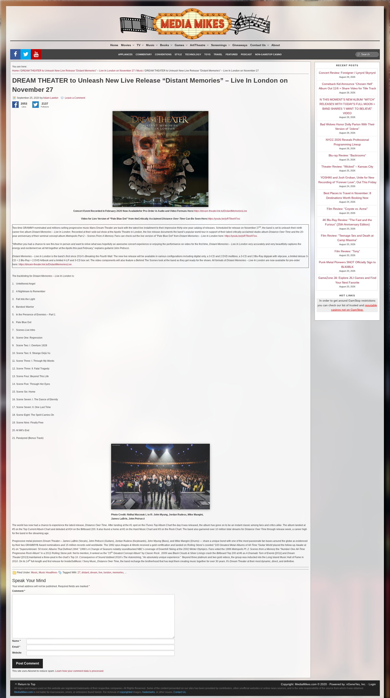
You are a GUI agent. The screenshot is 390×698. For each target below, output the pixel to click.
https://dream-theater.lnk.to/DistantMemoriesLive (220, 211)
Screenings (219, 45)
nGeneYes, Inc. (356, 684)
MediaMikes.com (306, 684)
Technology (193, 54)
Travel (218, 54)
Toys (207, 54)
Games (179, 45)
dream (93, 572)
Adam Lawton (50, 97)
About (275, 45)
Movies (126, 45)
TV (138, 45)
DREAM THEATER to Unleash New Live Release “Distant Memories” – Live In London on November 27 (78, 70)
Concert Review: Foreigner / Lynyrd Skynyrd (347, 72)
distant (85, 572)
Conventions (163, 54)
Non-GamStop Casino (268, 54)
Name (16, 641)
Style (178, 54)
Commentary (144, 54)
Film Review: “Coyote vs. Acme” (347, 208)
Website (17, 652)
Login (372, 684)
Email (16, 646)
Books (164, 45)
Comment (18, 591)
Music (150, 45)
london (107, 572)
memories (118, 572)
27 (79, 572)
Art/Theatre (197, 45)
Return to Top (26, 684)
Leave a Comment (75, 97)
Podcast (246, 54)
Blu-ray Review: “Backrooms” (347, 155)
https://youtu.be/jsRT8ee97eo (224, 218)
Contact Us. (179, 692)
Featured (232, 54)
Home (114, 45)
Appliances (125, 54)
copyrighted (125, 692)
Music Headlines (48, 572)
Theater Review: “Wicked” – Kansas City (347, 166)
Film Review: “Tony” (347, 251)
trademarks (148, 692)
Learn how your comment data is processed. (79, 671)
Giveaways (239, 45)
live (100, 572)
